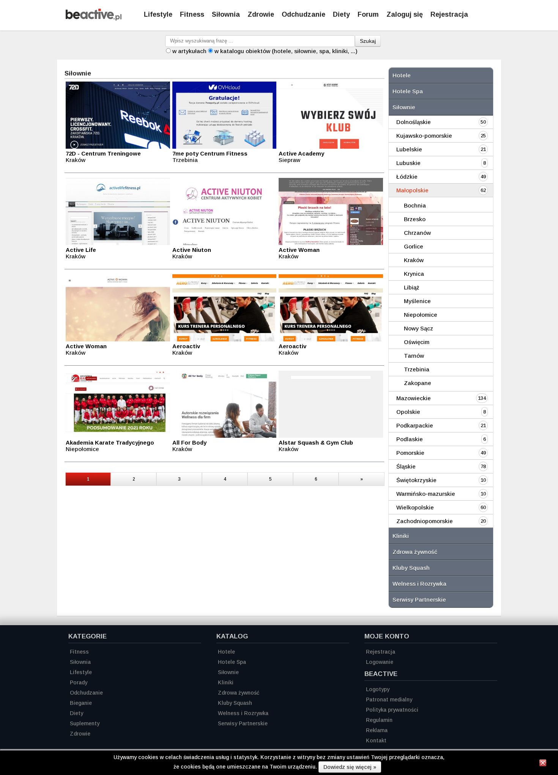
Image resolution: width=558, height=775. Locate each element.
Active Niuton (191, 250)
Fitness (192, 14)
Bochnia (415, 205)
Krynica (414, 273)
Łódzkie (407, 176)
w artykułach (189, 51)
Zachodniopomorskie (424, 521)
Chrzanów (417, 233)
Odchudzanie (303, 14)
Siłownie (403, 107)
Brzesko (415, 219)
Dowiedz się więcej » (349, 767)
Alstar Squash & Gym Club (316, 442)
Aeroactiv (186, 346)
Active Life (81, 250)
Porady (78, 682)
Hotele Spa (407, 91)
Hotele (401, 75)
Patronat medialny (389, 699)
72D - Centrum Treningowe (103, 153)
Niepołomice (420, 314)
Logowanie (379, 662)
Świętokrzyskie (416, 480)
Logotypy (377, 689)
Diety (341, 14)
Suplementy (84, 723)
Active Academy (301, 153)
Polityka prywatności (392, 710)
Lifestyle (158, 14)
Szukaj (368, 41)
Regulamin (379, 720)
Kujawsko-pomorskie (424, 135)
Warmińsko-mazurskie (425, 493)
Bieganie (81, 703)
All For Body (189, 442)
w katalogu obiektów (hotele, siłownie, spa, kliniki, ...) (286, 51)
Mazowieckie (413, 398)
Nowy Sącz (418, 328)
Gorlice (413, 246)
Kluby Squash (411, 567)
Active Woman (299, 250)
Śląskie (406, 466)
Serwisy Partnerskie (419, 599)
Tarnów (414, 355)
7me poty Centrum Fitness (209, 153)
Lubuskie (408, 163)
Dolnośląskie (413, 122)
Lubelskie (409, 149)
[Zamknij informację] (542, 764)
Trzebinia (416, 369)
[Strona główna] (93, 18)
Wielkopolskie (415, 507)
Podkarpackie (414, 425)
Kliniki (400, 536)
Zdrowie (260, 14)
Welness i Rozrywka (419, 583)
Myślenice (417, 301)
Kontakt (376, 740)
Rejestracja (449, 14)
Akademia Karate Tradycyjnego (110, 442)
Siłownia (226, 14)
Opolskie (408, 412)
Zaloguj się (404, 14)
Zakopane (417, 383)
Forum (368, 14)
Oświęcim (416, 342)
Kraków (414, 260)
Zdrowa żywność (414, 552)
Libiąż (411, 287)
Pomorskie (410, 453)
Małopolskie (412, 190)
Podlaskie (409, 439)
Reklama (377, 730)
